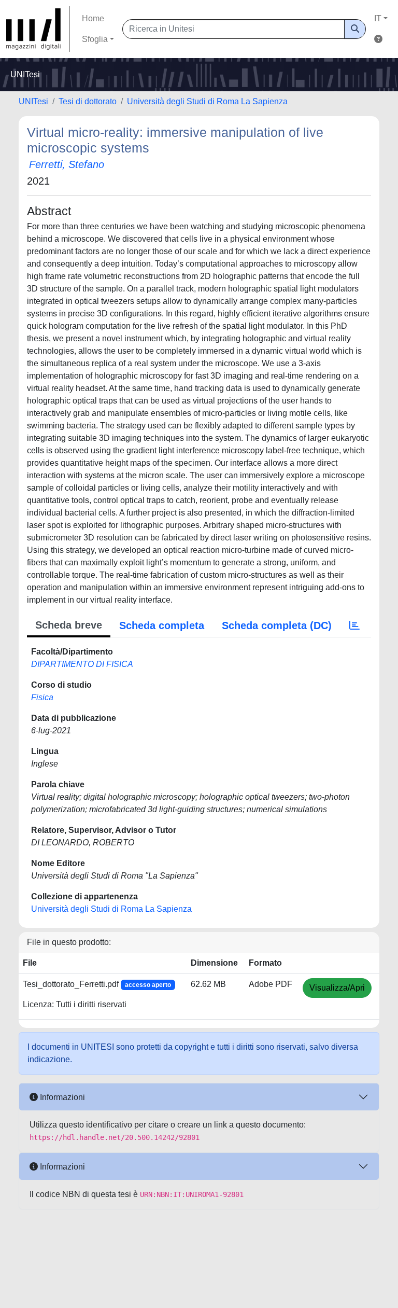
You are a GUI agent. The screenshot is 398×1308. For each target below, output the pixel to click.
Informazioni (61, 1097)
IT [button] (377, 18)
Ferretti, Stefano (66, 164)
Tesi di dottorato (88, 101)
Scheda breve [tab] (68, 625)
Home (93, 18)
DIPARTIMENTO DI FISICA (82, 664)
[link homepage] (37, 29)
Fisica (42, 697)
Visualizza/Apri (337, 987)
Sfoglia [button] (95, 39)
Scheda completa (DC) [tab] (277, 625)
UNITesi (33, 101)
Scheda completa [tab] (161, 625)
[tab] (354, 625)
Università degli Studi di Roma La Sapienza (207, 101)
